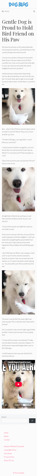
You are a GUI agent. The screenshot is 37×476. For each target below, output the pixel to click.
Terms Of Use (9, 460)
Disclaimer (8, 453)
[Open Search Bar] (34, 11)
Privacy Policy (9, 457)
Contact (7, 440)
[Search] (32, 420)
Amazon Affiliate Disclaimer (14, 446)
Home (6, 433)
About (6, 436)
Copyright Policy (10, 450)
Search (3, 417)
